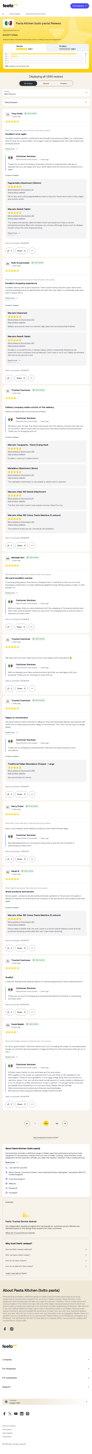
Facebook (13, 1188)
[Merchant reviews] (8, 23)
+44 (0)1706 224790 (18, 1168)
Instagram (13, 1193)
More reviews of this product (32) (21, 522)
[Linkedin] (21, 1414)
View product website (16, 192)
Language (13, 1400)
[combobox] (46, 92)
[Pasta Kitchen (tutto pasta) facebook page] (4, 1329)
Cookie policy (6, 1436)
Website (12, 1183)
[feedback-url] (12, 121)
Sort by (6, 91)
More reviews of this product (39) (21, 452)
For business (78, 6)
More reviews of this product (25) (21, 216)
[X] (10, 1414)
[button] (46, 92)
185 (57, 1123)
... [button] (40, 1123)
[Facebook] (4, 1414)
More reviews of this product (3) (20, 190)
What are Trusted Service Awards (20, 1233)
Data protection (7, 1433)
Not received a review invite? (46, 1137)
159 (46, 1123)
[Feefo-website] (10, 6)
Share (19, 251)
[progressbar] (43, 53)
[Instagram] (27, 1414)
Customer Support (17, 1179)
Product (63, 83)
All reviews (28, 83)
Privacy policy (7, 1429)
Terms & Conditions (9, 1426)
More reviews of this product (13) (21, 475)
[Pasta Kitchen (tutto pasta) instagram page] (11, 1329)
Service (46, 83)
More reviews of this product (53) (21, 320)
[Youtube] (15, 1414)
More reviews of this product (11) (21, 498)
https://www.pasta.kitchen (11, 30)
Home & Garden (14, 14)
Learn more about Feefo (16, 1273)
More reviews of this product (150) (21, 771)
